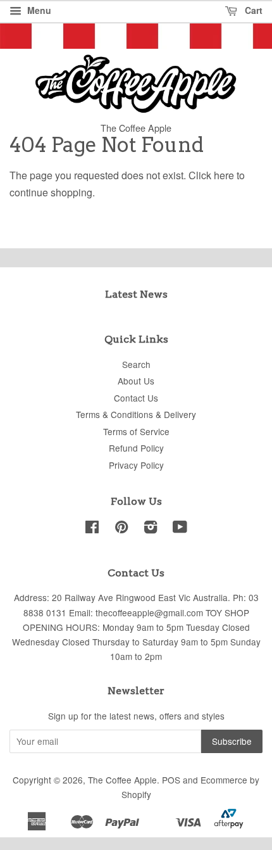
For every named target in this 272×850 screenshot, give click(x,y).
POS (171, 779)
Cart (252, 10)
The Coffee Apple (122, 779)
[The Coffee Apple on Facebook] (92, 529)
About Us (136, 380)
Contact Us (136, 397)
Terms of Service (136, 431)
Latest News (136, 294)
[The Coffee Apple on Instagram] (151, 529)
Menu (38, 10)
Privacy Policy (136, 465)
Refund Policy (136, 447)
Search (136, 364)
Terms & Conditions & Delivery (136, 414)
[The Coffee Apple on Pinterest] (121, 529)
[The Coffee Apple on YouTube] (180, 529)
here (224, 175)
